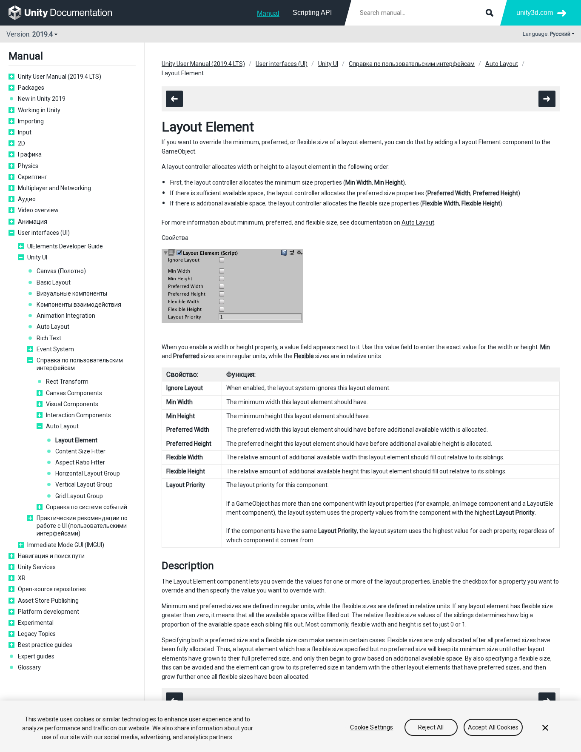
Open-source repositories (52, 589)
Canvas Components (74, 393)
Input (24, 132)
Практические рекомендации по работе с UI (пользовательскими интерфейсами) (82, 526)
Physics (28, 165)
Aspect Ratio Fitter (80, 462)
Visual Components (72, 404)
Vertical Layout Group (84, 484)
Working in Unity (39, 110)
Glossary (29, 667)
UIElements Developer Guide (65, 246)
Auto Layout (53, 326)
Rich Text (49, 338)
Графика (30, 154)
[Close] (545, 727)
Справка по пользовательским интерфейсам (80, 364)
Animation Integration (66, 315)
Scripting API (312, 12)
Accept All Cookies (493, 727)
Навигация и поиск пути (51, 556)
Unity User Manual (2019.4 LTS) (59, 76)
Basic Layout (54, 282)
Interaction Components (78, 415)
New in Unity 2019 (42, 98)
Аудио (27, 199)
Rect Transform (67, 381)
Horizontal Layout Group (87, 473)
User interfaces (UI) (44, 232)
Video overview (38, 210)
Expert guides (36, 656)
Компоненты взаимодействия (79, 304)
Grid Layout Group (79, 496)
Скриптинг (32, 177)
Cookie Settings (371, 727)
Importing (31, 121)
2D (21, 143)
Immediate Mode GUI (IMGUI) (65, 544)
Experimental (36, 622)
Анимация (32, 221)
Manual (268, 13)
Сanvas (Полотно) (61, 271)
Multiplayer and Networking (54, 188)
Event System (55, 349)
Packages (31, 87)
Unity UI (37, 257)
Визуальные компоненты (72, 293)
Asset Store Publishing (48, 600)
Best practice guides (45, 644)
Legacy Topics (37, 633)
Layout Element (76, 440)
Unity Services (37, 567)
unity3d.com (534, 12)
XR (22, 578)
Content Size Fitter (80, 451)
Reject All (431, 727)
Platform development (48, 611)
